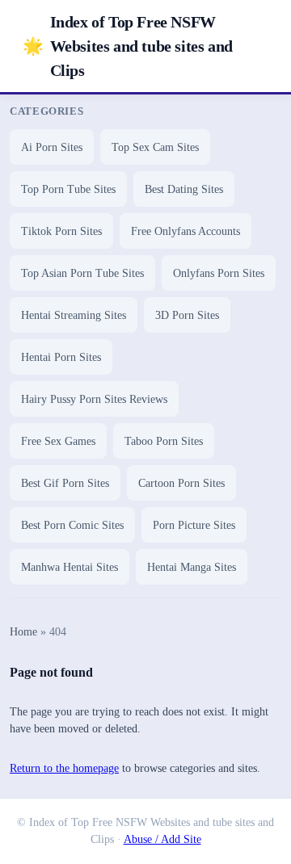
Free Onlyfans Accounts (185, 231)
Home (23, 632)
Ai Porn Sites (51, 147)
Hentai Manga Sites (191, 567)
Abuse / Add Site (162, 839)
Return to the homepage (64, 768)
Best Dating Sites (184, 189)
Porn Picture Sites (194, 525)
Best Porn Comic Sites (72, 525)
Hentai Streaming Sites (73, 315)
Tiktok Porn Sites (61, 231)
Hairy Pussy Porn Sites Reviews (94, 399)
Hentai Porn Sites (61, 357)
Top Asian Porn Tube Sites (82, 273)
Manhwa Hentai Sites (69, 567)
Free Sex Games (58, 441)
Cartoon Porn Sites (181, 483)
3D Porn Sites (187, 315)
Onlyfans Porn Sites (218, 273)
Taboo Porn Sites (163, 441)
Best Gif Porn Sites (65, 483)
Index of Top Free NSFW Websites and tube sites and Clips (128, 46)
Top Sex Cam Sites (155, 147)
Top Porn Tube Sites (68, 189)
